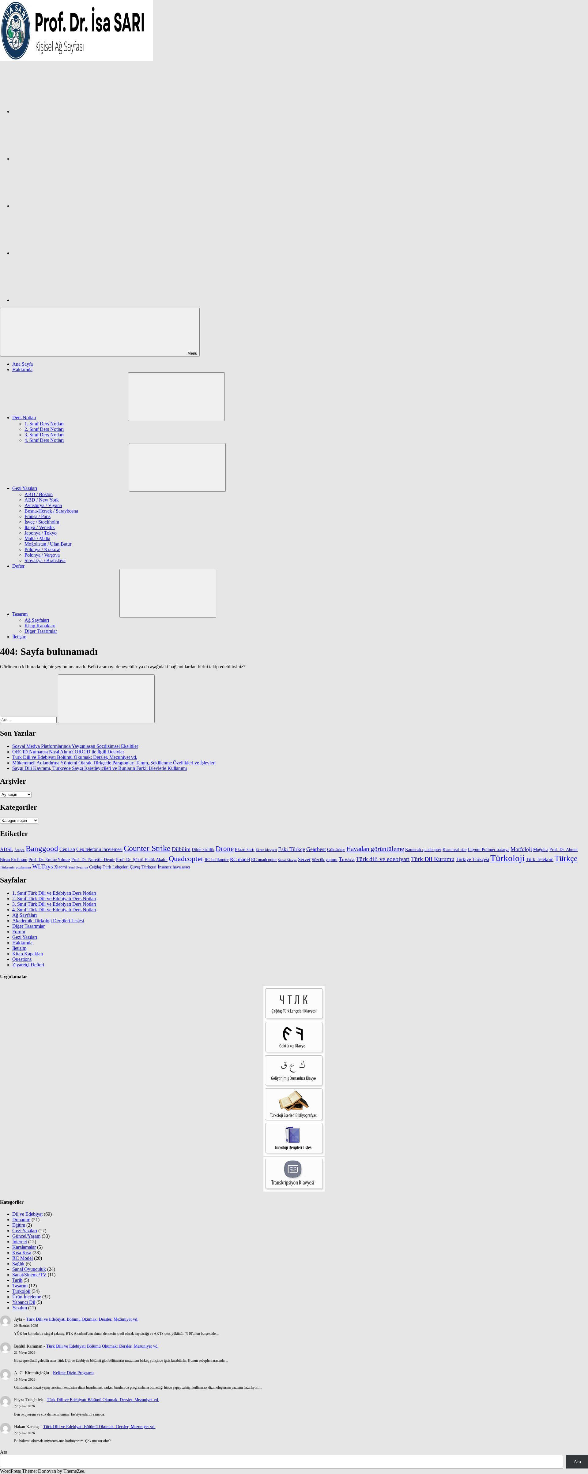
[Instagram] (58, 158)
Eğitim (18, 1225)
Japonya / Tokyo (40, 532)
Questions (22, 959)
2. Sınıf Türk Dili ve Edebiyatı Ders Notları (54, 898)
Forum (18, 931)
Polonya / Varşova (42, 555)
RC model (240, 859)
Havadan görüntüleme (375, 849)
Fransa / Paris (37, 516)
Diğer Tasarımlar (40, 631)
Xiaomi (60, 867)
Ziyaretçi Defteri (28, 964)
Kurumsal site (454, 849)
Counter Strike (147, 848)
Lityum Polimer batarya (488, 849)
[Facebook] (58, 111)
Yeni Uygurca (78, 867)
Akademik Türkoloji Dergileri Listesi (48, 920)
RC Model (22, 1258)
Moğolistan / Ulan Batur (47, 544)
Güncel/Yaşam (26, 1236)
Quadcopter (186, 859)
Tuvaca (347, 859)
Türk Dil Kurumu (432, 859)
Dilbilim (181, 849)
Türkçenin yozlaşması (15, 867)
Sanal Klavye (287, 860)
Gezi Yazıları (24, 488)
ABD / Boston (38, 494)
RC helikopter (217, 859)
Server (304, 859)
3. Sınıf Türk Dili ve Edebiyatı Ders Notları (54, 904)
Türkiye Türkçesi (472, 859)
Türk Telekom (539, 859)
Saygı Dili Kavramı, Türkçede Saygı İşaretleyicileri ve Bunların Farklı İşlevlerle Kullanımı (99, 768)
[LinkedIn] (58, 253)
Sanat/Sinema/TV (29, 1274)
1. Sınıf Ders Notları (44, 423)
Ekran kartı (244, 849)
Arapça (19, 850)
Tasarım (20, 614)
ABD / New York (41, 499)
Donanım (21, 1219)
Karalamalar (24, 1247)
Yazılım (19, 1307)
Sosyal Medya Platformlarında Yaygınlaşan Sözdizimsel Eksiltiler (75, 746)
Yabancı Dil (23, 1302)
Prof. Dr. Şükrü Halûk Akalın (142, 859)
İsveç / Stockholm (41, 521)
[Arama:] (29, 719)
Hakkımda (22, 369)
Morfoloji (521, 849)
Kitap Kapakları (39, 625)
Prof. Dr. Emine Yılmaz (49, 859)
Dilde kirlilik (203, 849)
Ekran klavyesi (266, 850)
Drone (225, 849)
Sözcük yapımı (324, 859)
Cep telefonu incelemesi (99, 849)
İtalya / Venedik (39, 527)
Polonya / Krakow (42, 549)
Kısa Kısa (21, 1252)
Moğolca (540, 849)
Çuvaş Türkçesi (143, 867)
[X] (58, 205)
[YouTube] (58, 300)
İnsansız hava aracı (174, 867)
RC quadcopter (264, 859)
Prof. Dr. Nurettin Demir (93, 859)
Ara (3, 1452)
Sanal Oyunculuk (29, 1269)
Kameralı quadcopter (423, 849)
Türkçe (566, 858)
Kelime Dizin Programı (73, 1373)
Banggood (42, 848)
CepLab (67, 849)
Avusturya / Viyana (43, 505)
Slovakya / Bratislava (45, 560)
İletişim (19, 636)
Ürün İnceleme (26, 1296)
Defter (18, 566)
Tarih (17, 1280)
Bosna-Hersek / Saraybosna (51, 510)
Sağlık (18, 1263)
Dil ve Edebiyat (27, 1214)
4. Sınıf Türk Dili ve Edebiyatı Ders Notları (54, 909)
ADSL (6, 849)
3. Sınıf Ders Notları (44, 434)
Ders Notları (24, 417)
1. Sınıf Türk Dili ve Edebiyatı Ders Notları (54, 893)
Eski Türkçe (291, 849)
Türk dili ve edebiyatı (383, 859)
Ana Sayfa (22, 364)
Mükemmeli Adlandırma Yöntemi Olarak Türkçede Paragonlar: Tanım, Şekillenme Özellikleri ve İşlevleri (114, 762)
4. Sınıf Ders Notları (44, 440)
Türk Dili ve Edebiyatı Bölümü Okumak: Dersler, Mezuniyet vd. (74, 757)
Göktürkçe (336, 849)
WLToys (42, 866)
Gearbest (316, 849)
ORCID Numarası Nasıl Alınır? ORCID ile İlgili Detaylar (68, 751)
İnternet (19, 1241)
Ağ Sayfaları (36, 620)
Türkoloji (507, 858)
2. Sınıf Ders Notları (44, 429)
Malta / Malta (37, 538)
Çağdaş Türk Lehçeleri (109, 867)
